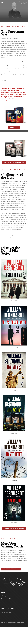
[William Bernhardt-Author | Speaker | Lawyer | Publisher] (23, 2)
